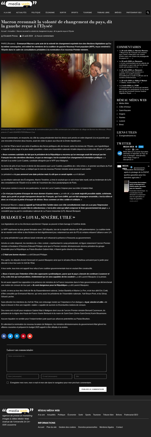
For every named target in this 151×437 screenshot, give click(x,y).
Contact (119, 427)
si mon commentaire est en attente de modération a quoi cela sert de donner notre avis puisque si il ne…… (134, 65)
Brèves (118, 12)
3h (148, 166)
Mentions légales (107, 427)
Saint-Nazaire (125, 110)
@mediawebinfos (139, 168)
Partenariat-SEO (134, 12)
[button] (148, 12)
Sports (74, 12)
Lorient (122, 121)
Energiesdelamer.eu (127, 136)
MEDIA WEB (125, 167)
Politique (35, 12)
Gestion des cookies (67, 427)
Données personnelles (87, 427)
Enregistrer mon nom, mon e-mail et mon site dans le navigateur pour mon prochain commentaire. (50, 383)
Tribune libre (103, 12)
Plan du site (52, 427)
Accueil (3, 31)
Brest (121, 125)
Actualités (21, 12)
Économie (50, 12)
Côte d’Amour (125, 107)
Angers (122, 114)
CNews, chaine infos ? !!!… (131, 82)
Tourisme (87, 12)
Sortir (63, 12)
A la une (7, 12)
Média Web (124, 103)
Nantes (122, 117)
